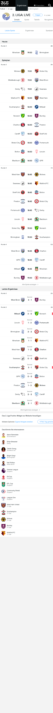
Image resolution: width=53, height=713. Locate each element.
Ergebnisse (21, 5)
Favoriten (40, 5)
